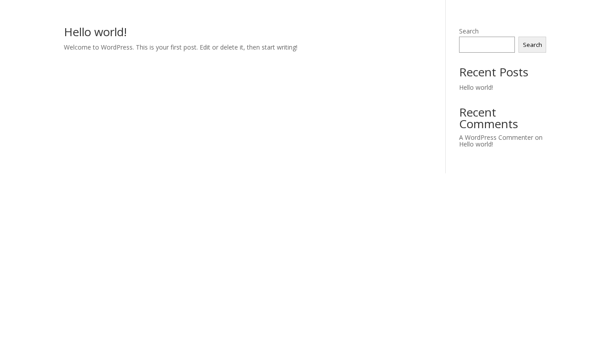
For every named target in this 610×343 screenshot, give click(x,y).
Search (469, 31)
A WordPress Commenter (496, 137)
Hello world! (95, 32)
